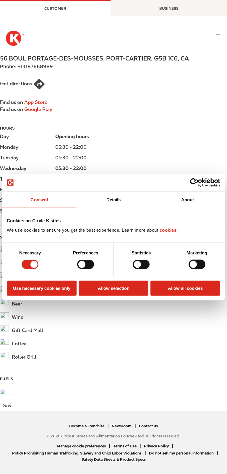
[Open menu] (218, 35)
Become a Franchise (86, 426)
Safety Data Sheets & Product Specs (114, 459)
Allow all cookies (185, 287)
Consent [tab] (39, 199)
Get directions (16, 83)
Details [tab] (113, 199)
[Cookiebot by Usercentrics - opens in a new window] (194, 182)
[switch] (85, 264)
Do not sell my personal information (181, 453)
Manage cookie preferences (81, 446)
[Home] (15, 38)
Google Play (38, 109)
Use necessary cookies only (41, 287)
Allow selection (113, 287)
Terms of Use (125, 446)
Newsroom (122, 426)
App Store (35, 102)
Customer (55, 8)
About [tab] (187, 199)
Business (169, 8)
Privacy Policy (156, 446)
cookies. (169, 229)
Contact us (148, 426)
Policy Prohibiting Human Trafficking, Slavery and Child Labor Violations (77, 453)
